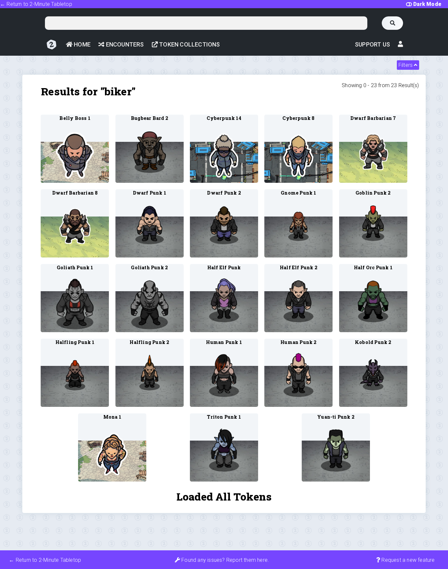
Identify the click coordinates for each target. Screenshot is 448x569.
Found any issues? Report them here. (224, 560)
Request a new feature (407, 560)
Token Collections (189, 44)
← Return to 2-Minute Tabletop (36, 4)
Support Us (372, 44)
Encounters (124, 44)
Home (81, 44)
